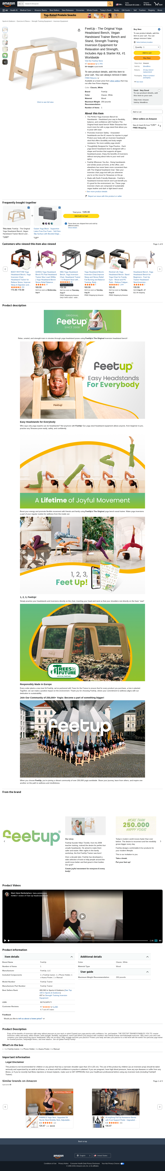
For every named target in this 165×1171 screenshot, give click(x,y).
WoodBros (146, 66)
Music (160, 10)
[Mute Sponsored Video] (70, 1112)
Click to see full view (45, 102)
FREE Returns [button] (91, 78)
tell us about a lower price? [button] (30, 1019)
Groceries (80, 10)
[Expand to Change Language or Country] (89, 1156)
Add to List (137, 112)
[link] (48, 216)
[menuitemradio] (156, 941)
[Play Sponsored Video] (116, 1102)
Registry (151, 10)
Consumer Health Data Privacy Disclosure (85, 1163)
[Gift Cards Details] (131, 10)
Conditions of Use (50, 1163)
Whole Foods (92, 10)
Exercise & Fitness (23, 21)
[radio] (5, 29)
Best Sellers (54, 10)
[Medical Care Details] (32, 10)
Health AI (14, 10)
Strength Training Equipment (42, 21)
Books (116, 10)
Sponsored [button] (5, 1084)
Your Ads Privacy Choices (111, 1163)
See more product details (97, 191)
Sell (135, 10)
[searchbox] (65, 3)
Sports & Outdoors (8, 21)
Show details (72, 228)
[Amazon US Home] (58, 1156)
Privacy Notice (63, 1163)
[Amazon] (9, 4)
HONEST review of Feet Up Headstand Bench (29, 895)
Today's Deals (106, 10)
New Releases (68, 10)
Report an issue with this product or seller (105, 196)
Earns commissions (40, 893)
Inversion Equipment (60, 21)
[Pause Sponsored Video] (70, 1107)
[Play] (4, 940)
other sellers (115, 81)
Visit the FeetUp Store (94, 61)
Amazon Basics (41, 10)
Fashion (142, 10)
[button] (5, 10)
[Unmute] (160, 940)
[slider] (78, 940)
